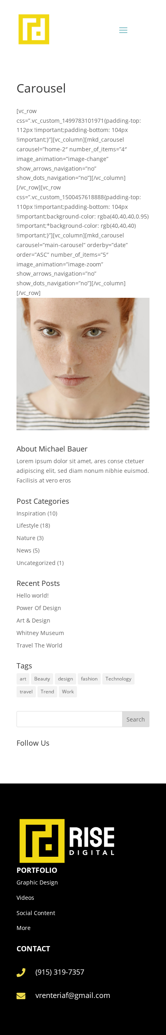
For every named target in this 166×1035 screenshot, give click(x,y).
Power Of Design (39, 608)
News (24, 550)
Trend (47, 691)
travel (26, 691)
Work (68, 691)
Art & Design (33, 620)
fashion (89, 678)
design (65, 678)
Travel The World (39, 645)
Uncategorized (36, 563)
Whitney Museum (40, 633)
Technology (118, 678)
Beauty (42, 678)
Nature (26, 538)
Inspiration (31, 513)
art (23, 678)
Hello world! (33, 595)
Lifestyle (28, 525)
